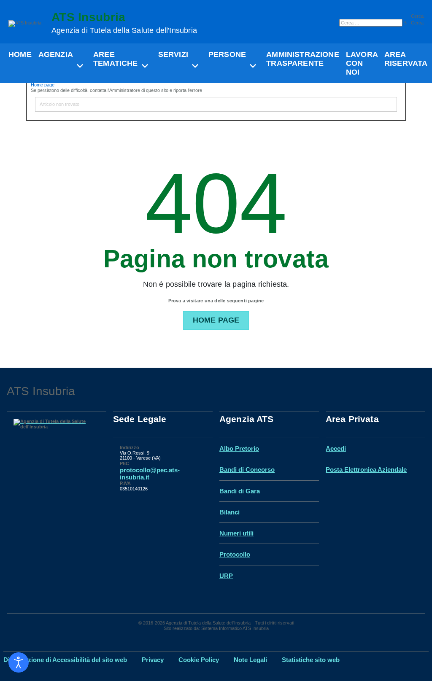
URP (226, 575)
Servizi (173, 54)
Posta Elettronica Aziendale (366, 469)
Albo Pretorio (239, 448)
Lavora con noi (362, 63)
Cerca (417, 16)
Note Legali (250, 659)
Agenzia (55, 54)
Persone (227, 54)
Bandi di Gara (239, 491)
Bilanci (229, 512)
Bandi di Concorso (247, 469)
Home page (42, 84)
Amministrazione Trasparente (302, 58)
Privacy (153, 659)
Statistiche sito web (311, 659)
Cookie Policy (198, 659)
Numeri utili (236, 533)
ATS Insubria (124, 23)
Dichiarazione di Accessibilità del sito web (65, 659)
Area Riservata (406, 58)
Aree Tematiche (115, 58)
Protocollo (234, 554)
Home (20, 54)
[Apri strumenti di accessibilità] (18, 662)
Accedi (336, 448)
